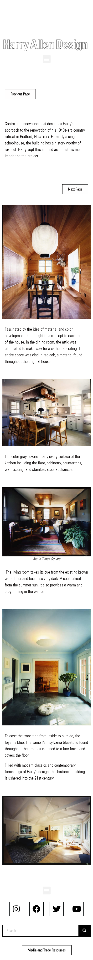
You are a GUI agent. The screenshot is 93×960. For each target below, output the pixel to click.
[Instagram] (16, 909)
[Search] (84, 930)
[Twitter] (57, 909)
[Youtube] (77, 909)
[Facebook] (36, 909)
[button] (47, 59)
